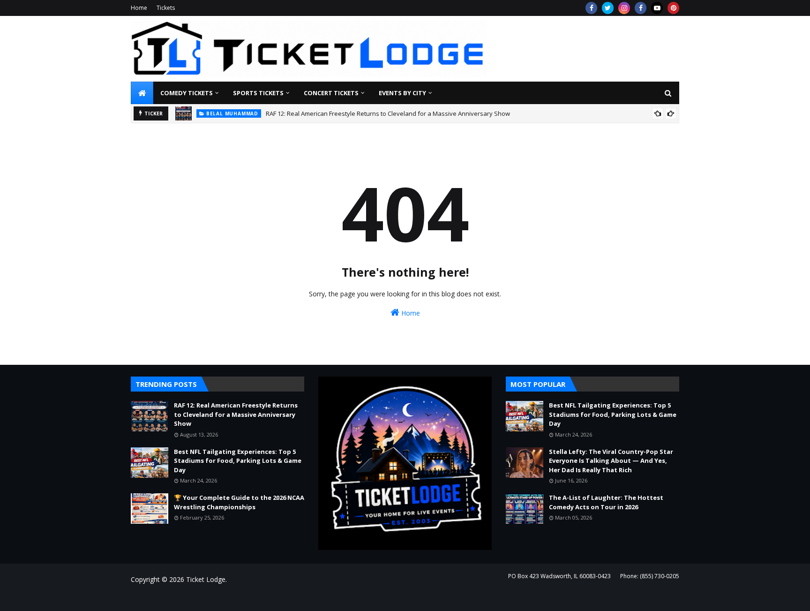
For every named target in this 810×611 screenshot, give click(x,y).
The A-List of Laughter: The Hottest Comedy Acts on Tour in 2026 (606, 502)
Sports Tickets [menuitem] (258, 93)
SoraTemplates (182, 598)
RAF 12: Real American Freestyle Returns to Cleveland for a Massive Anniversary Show (388, 113)
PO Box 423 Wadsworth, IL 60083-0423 (559, 576)
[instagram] (624, 8)
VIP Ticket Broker (270, 598)
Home (139, 8)
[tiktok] (657, 8)
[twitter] (608, 8)
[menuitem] (142, 93)
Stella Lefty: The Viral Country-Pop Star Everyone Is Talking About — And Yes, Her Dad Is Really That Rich (611, 460)
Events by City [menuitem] (402, 93)
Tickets (166, 8)
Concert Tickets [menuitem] (331, 93)
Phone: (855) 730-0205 (649, 576)
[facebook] (591, 8)
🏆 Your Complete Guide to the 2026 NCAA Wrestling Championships (239, 502)
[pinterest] (673, 8)
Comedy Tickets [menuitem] (186, 93)
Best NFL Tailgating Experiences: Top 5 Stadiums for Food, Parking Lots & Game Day (237, 460)
